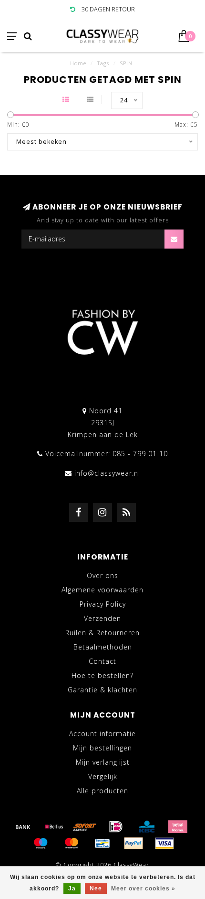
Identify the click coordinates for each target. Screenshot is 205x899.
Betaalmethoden (102, 646)
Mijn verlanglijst (103, 762)
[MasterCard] (71, 843)
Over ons (102, 575)
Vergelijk (102, 776)
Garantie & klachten (102, 689)
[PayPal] (133, 843)
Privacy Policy (103, 604)
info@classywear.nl (107, 473)
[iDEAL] (116, 826)
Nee (96, 888)
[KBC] (147, 826)
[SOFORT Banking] (85, 826)
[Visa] (164, 843)
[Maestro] (40, 843)
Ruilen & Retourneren (102, 632)
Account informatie (102, 733)
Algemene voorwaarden (103, 589)
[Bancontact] (102, 843)
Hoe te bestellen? (102, 675)
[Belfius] (54, 826)
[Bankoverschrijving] (23, 826)
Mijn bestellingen (102, 747)
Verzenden (102, 618)
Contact (102, 661)
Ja (72, 888)
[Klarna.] (178, 826)
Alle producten (102, 790)
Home (78, 63)
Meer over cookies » (143, 888)
